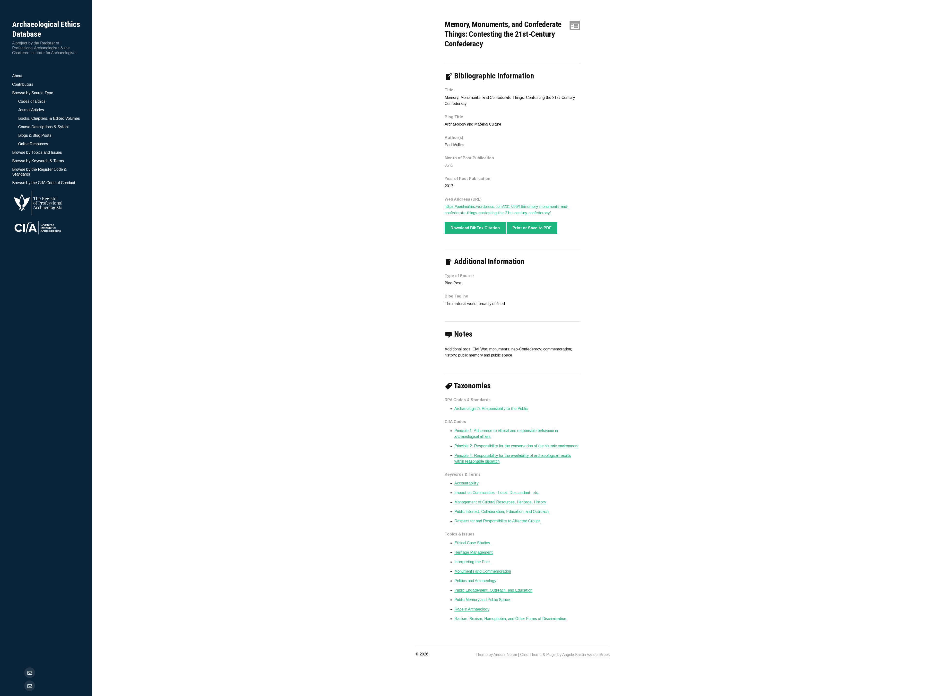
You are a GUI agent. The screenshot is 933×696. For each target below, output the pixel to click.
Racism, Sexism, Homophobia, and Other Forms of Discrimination (510, 619)
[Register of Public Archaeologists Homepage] (46, 202)
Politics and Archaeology (475, 581)
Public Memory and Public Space (482, 600)
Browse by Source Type (32, 93)
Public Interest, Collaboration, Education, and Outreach (501, 511)
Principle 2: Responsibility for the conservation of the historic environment (516, 446)
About (17, 76)
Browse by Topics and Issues (37, 152)
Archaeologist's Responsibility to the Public (491, 409)
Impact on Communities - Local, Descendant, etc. (496, 493)
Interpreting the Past (472, 562)
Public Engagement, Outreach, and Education (493, 590)
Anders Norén (505, 655)
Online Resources (33, 144)
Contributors (22, 84)
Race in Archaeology (471, 609)
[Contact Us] (29, 685)
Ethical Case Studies (472, 543)
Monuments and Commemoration (482, 571)
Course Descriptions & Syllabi (43, 127)
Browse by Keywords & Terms (38, 161)
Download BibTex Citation (475, 228)
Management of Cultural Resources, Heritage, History (500, 502)
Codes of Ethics (31, 101)
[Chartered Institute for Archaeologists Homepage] (46, 228)
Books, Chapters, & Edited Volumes (49, 118)
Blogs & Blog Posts (35, 135)
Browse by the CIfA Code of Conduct (43, 183)
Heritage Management (473, 552)
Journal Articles (31, 110)
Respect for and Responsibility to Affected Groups (497, 521)
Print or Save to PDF (532, 228)
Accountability (466, 483)
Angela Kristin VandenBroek (586, 655)
